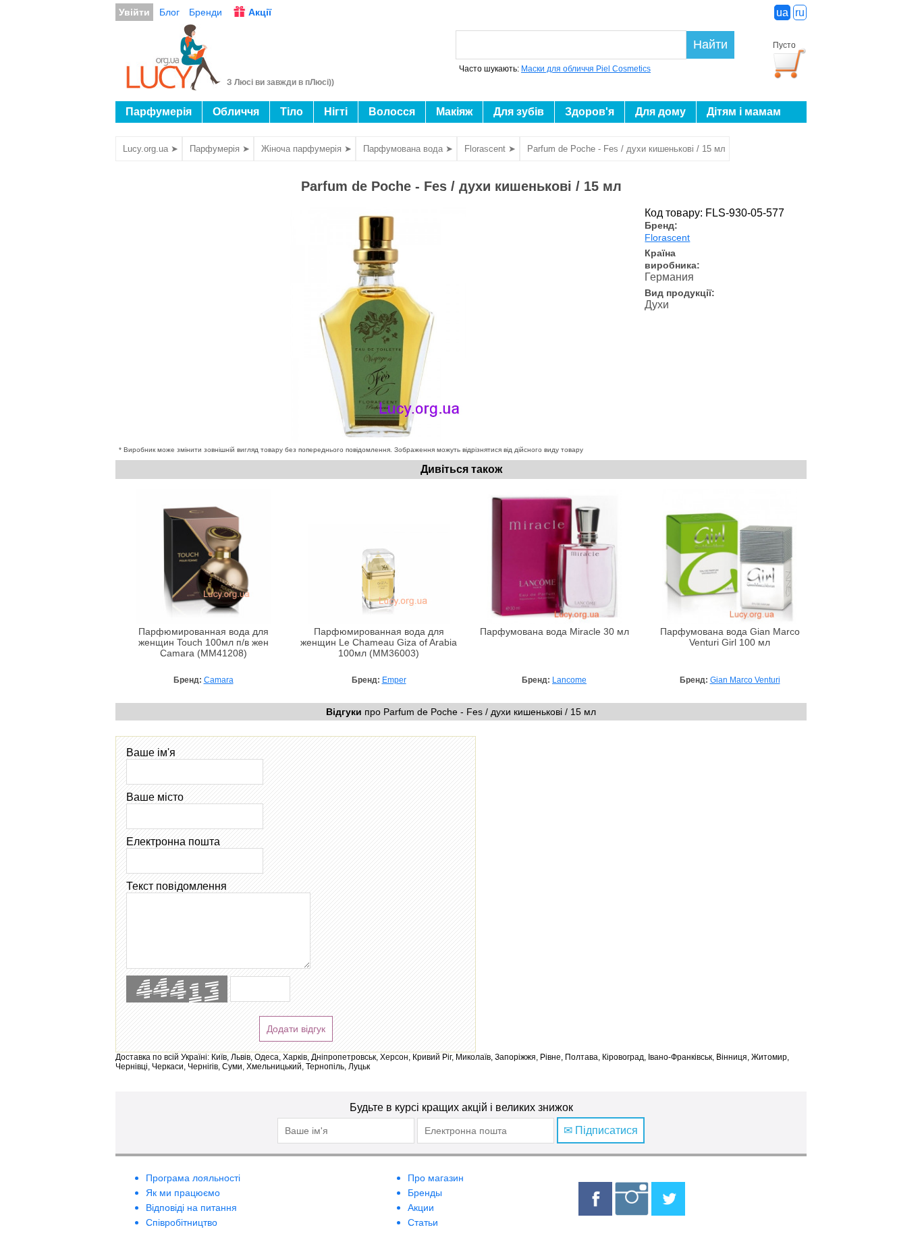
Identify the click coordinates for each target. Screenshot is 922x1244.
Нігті (336, 111)
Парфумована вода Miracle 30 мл (554, 632)
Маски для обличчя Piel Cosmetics (586, 69)
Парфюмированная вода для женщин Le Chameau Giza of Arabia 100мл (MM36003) (378, 642)
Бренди (205, 12)
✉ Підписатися (601, 1130)
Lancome (569, 680)
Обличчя (236, 111)
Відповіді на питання (191, 1207)
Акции (421, 1207)
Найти (710, 44)
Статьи (423, 1222)
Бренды (425, 1192)
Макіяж (454, 111)
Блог (169, 12)
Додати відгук (296, 1028)
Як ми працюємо (183, 1192)
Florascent (667, 238)
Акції (259, 12)
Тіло (291, 111)
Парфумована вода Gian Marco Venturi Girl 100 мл (730, 637)
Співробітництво (181, 1222)
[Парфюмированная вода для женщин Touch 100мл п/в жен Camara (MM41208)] (203, 620)
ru (800, 12)
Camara (219, 680)
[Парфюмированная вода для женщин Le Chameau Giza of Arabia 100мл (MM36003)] (379, 620)
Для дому (660, 111)
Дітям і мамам (744, 111)
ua (782, 12)
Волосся (392, 111)
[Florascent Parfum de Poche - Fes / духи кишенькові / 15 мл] (379, 439)
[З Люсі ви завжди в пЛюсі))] (174, 86)
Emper (394, 680)
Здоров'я (589, 111)
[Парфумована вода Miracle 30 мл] (554, 620)
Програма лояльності (193, 1177)
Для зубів (518, 111)
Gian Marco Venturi (745, 680)
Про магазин (436, 1177)
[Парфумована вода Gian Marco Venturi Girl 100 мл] (729, 620)
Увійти (134, 12)
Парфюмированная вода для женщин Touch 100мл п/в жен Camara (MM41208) (203, 642)
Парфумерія (159, 111)
